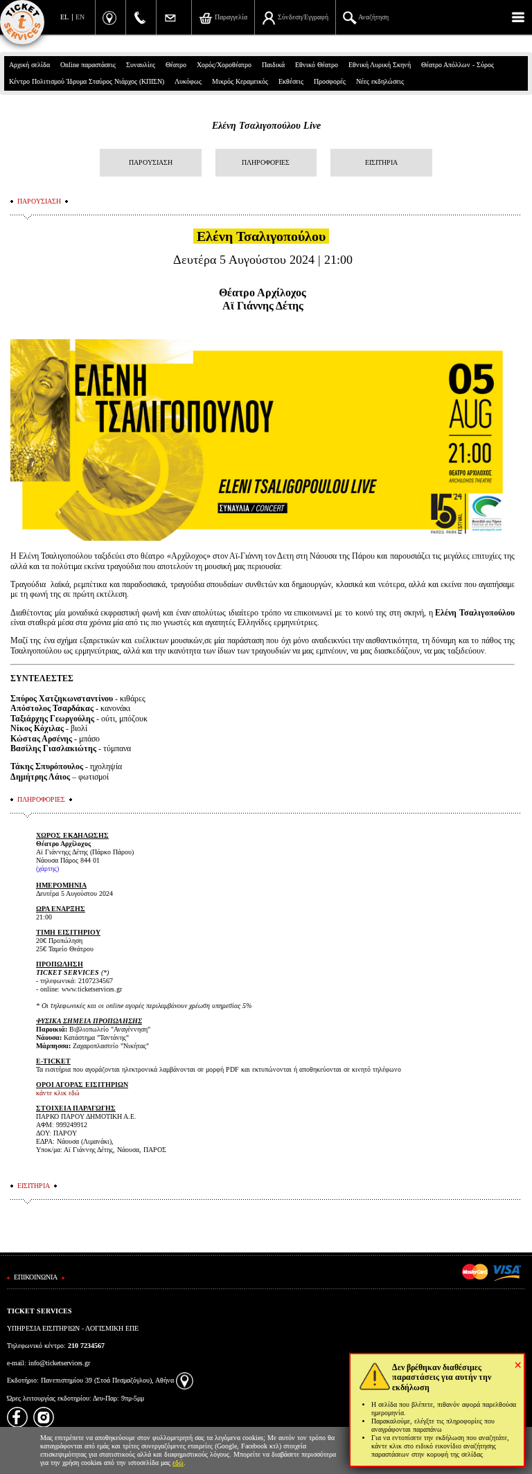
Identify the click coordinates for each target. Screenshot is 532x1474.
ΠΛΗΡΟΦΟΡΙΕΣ (266, 162)
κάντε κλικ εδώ (58, 1093)
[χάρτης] (184, 1380)
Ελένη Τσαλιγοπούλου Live (266, 125)
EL (64, 17)
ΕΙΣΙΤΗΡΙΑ (381, 162)
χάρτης (47, 868)
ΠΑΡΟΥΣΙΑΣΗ (150, 162)
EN (80, 17)
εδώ (178, 1462)
